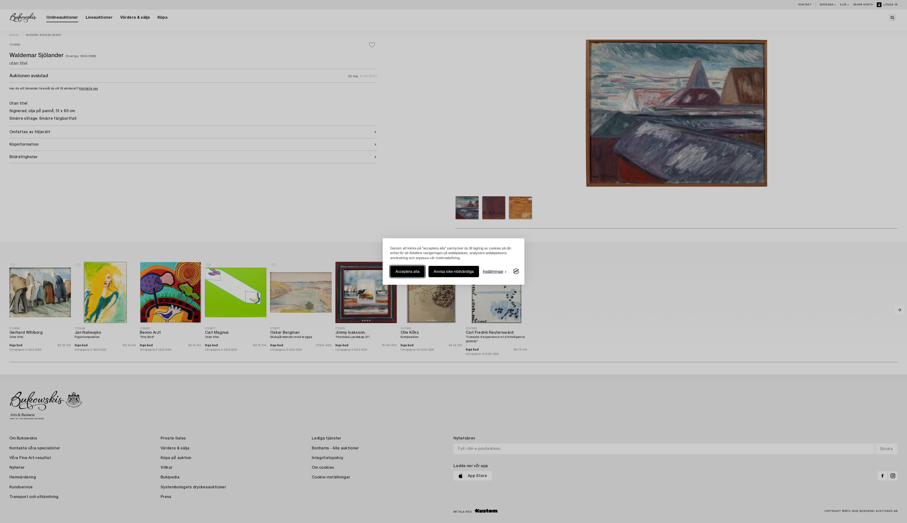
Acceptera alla (407, 271)
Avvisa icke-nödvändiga (454, 271)
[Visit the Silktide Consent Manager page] (516, 271)
